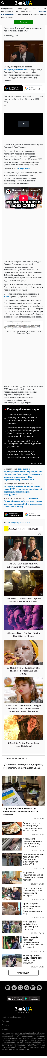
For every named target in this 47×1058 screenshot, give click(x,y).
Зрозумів (23, 22)
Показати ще (36, 463)
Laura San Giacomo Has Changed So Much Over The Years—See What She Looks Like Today (23, 708)
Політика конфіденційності (13, 1017)
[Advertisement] (23, 235)
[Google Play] (31, 999)
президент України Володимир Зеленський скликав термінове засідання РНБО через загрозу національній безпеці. (23, 502)
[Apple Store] (15, 999)
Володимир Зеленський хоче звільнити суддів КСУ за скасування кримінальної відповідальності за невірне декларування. (23, 490)
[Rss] (7, 987)
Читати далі (23, 972)
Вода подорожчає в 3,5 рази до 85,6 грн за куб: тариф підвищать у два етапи (24, 444)
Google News (24, 168)
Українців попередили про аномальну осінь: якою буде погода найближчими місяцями (23, 454)
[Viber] (20, 987)
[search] (3, 3)
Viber (6, 296)
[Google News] (26, 987)
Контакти (6, 1029)
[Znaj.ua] (23, 3)
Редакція (5, 1025)
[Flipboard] (33, 987)
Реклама (5, 1021)
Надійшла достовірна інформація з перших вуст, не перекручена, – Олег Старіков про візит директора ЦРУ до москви (24, 431)
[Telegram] (14, 987)
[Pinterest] (39, 987)
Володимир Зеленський (15, 69)
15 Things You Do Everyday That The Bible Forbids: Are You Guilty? (23, 670)
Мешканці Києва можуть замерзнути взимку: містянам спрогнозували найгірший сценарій (22, 418)
